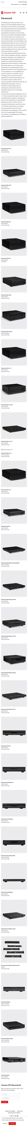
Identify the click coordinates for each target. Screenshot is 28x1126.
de (3, 2)
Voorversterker (4, 406)
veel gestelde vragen (22, 2)
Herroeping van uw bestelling (14, 1112)
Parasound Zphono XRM (7, 1038)
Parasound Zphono (5, 1002)
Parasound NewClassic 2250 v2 (8, 673)
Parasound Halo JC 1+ (6, 368)
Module (3, 967)
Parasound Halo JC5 (6, 490)
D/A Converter (4, 930)
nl (1, 2)
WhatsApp (25, 4)
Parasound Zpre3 (5, 1075)
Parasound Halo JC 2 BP (7, 405)
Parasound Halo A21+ (6, 148)
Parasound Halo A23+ (6, 185)
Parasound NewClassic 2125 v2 (8, 636)
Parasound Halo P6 (5, 526)
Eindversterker (4, 150)
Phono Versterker (5, 455)
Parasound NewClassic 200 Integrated (10, 563)
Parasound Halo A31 (6, 222)
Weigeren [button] (5, 1123)
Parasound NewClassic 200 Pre (8, 599)
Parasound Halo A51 (6, 258)
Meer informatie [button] (20, 1120)
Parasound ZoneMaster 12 (7, 782)
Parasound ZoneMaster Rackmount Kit (10, 965)
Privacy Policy (20, 1111)
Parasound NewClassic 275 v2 (8, 709)
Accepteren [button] (12, 1123)
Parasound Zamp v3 (6, 746)
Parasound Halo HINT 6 (6, 331)
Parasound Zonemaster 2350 (8, 855)
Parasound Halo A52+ (6, 295)
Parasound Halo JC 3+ (6, 453)
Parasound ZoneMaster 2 (7, 819)
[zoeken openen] (20, 13)
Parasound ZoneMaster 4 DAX (8, 929)
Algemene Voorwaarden (10, 1111)
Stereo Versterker (5, 333)
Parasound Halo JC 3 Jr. (6, 441)
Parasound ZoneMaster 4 (7, 892)
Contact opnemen (14, 4)
